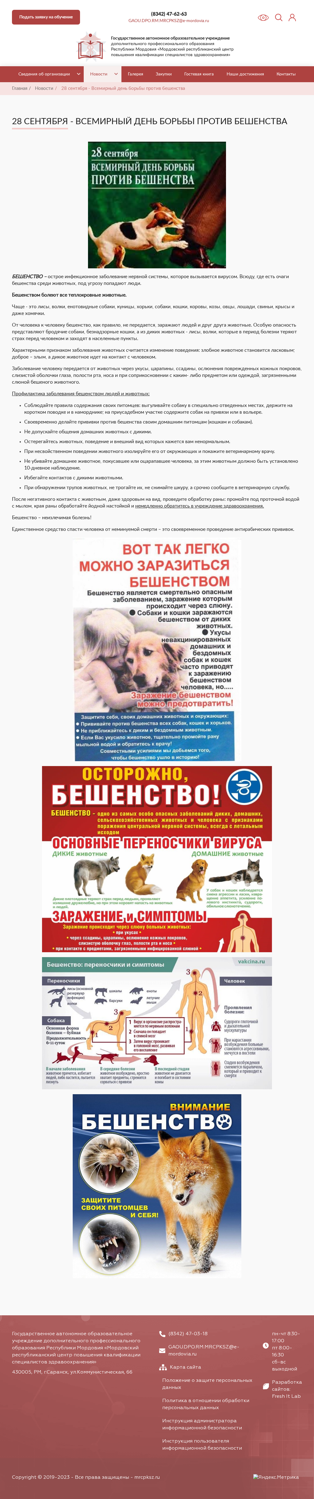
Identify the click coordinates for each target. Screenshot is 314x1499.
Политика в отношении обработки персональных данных (205, 1404)
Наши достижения (245, 74)
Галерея (135, 74)
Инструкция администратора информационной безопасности (202, 1425)
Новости (98, 74)
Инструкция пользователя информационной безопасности (202, 1445)
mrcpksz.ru (147, 1477)
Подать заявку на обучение (46, 17)
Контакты (286, 74)
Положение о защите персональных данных (207, 1384)
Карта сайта (185, 1367)
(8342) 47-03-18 (188, 1334)
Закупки (164, 74)
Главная (19, 88)
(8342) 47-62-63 (169, 14)
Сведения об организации (44, 74)
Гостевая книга (199, 74)
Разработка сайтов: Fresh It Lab (287, 1389)
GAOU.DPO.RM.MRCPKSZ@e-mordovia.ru (168, 21)
